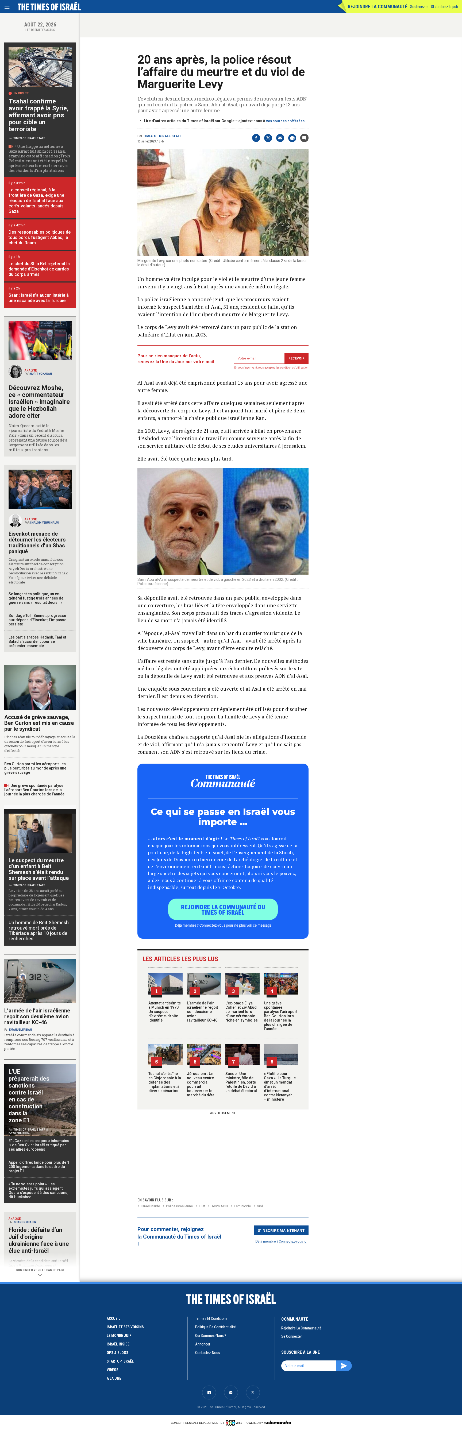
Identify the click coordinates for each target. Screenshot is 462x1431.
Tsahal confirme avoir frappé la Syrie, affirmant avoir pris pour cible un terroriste (39, 115)
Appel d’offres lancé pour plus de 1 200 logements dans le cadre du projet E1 (39, 1166)
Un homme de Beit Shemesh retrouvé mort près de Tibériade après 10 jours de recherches (39, 930)
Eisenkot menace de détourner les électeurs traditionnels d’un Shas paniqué (37, 543)
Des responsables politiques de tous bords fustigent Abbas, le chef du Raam (40, 237)
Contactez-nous (207, 1353)
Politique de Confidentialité (215, 1327)
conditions (286, 367)
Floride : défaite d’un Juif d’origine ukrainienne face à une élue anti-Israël (39, 1240)
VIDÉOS (112, 1370)
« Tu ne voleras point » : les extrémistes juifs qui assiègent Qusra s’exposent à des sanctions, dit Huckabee (38, 1190)
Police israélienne (179, 1206)
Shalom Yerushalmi (44, 522)
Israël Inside (150, 1206)
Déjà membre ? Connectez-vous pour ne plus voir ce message (223, 925)
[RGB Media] (235, 1423)
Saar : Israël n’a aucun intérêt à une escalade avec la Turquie (39, 298)
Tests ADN (219, 1206)
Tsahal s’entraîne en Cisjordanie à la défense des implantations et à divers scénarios (164, 1082)
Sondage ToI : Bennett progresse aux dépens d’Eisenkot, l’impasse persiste (37, 619)
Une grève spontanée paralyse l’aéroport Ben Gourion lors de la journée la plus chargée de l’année (280, 1016)
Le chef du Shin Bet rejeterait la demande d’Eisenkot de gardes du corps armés (39, 269)
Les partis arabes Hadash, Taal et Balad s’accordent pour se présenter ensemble (37, 641)
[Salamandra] (277, 1422)
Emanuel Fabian (20, 1029)
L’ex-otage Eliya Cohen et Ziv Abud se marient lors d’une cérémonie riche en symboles (241, 1011)
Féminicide (242, 1206)
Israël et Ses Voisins (125, 1327)
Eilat (202, 1206)
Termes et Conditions (211, 1318)
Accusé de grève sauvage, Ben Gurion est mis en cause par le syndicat (39, 723)
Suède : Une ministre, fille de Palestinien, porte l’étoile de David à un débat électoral (241, 1082)
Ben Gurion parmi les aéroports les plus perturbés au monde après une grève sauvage (35, 768)
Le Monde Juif (119, 1335)
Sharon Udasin (25, 1222)
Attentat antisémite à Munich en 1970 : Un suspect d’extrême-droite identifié (164, 1011)
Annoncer (202, 1344)
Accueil (113, 1318)
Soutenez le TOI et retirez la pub (434, 7)
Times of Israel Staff (162, 136)
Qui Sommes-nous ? (210, 1335)
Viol (260, 1206)
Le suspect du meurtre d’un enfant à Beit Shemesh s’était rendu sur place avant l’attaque (39, 869)
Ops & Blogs (117, 1353)
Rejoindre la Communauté (377, 6)
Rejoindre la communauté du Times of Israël (223, 909)
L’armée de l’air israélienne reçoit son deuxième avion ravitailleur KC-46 (202, 1011)
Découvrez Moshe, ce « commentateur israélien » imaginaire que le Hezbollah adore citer (39, 401)
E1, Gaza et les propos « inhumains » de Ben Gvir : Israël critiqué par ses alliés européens (39, 1145)
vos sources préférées (285, 121)
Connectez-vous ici (293, 1241)
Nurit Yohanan (41, 373)
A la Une (114, 1378)
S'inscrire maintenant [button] (281, 1230)
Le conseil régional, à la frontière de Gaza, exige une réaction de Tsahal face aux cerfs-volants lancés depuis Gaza (36, 200)
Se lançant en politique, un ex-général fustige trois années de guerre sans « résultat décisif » (36, 598)
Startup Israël (120, 1361)
